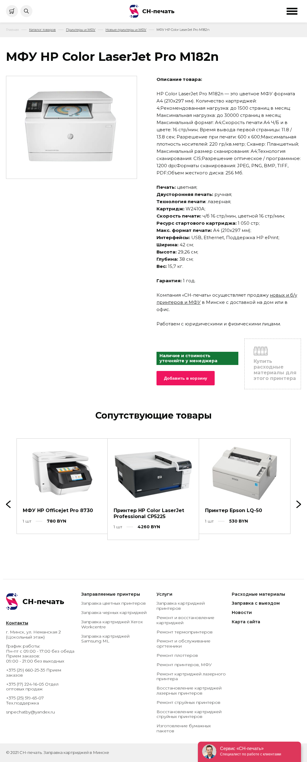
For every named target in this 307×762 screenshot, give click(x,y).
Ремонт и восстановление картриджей (185, 620)
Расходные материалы (258, 594)
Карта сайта (246, 621)
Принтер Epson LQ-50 (233, 510)
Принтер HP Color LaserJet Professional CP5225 (149, 513)
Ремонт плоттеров (177, 655)
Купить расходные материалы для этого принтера (275, 369)
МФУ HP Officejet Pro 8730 (58, 510)
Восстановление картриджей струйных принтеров (189, 714)
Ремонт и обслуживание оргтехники (183, 643)
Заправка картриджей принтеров (180, 605)
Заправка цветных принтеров (113, 603)
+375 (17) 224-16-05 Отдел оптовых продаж (32, 686)
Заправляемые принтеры (110, 594)
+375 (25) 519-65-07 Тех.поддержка (25, 700)
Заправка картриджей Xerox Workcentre (112, 624)
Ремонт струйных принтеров (188, 702)
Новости (242, 612)
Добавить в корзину (185, 378)
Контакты (17, 623)
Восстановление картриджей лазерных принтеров (189, 690)
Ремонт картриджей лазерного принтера (191, 676)
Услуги (164, 594)
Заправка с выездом (256, 603)
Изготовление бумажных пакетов (183, 728)
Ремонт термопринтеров (184, 632)
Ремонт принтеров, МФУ (184, 664)
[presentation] (298, 504)
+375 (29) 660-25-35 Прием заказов (33, 672)
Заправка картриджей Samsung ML (105, 638)
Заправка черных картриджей (114, 612)
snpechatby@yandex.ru (30, 712)
